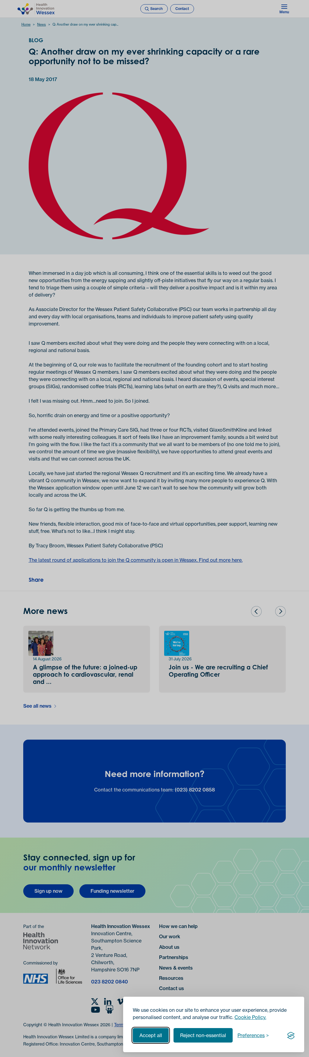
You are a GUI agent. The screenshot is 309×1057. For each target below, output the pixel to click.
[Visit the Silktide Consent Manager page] (291, 1035)
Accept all (150, 1035)
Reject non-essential (203, 1035)
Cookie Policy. (250, 1017)
